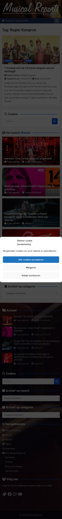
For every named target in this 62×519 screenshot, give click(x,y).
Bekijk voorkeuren (31, 275)
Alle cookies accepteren (31, 259)
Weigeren (31, 267)
